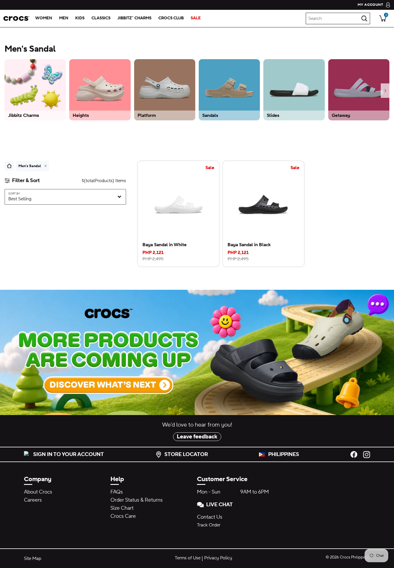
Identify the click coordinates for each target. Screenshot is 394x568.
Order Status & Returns (136, 500)
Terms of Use (187, 558)
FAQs (116, 492)
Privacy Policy (218, 558)
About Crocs (38, 492)
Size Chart (122, 508)
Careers (33, 500)
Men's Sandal (29, 166)
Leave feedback (197, 436)
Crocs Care (123, 516)
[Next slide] (385, 90)
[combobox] (338, 18)
